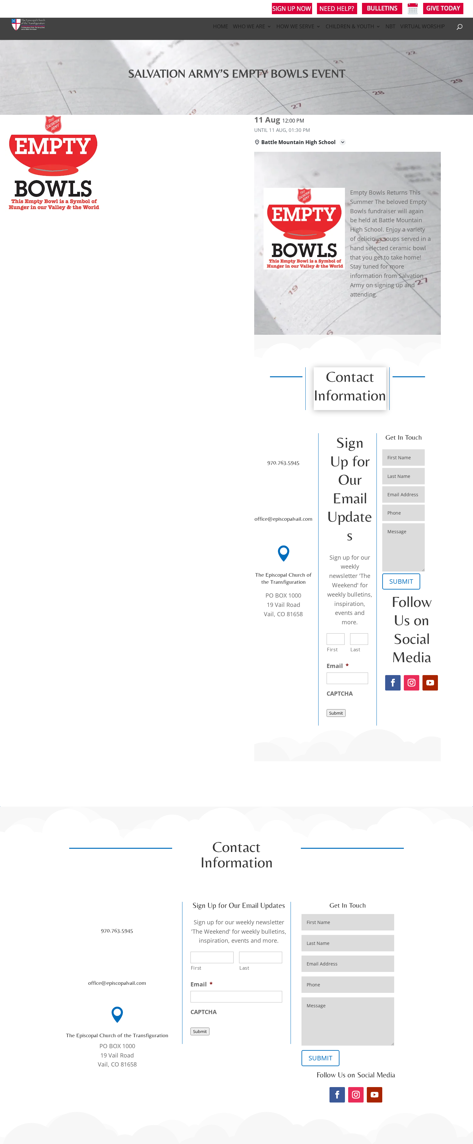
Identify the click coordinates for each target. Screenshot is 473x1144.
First (332, 649)
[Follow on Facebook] (393, 683)
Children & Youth (350, 27)
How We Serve (295, 27)
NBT (390, 27)
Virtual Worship (422, 27)
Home (220, 27)
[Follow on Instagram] (411, 683)
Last (355, 649)
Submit (336, 713)
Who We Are (249, 27)
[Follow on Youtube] (430, 683)
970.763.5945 (283, 462)
